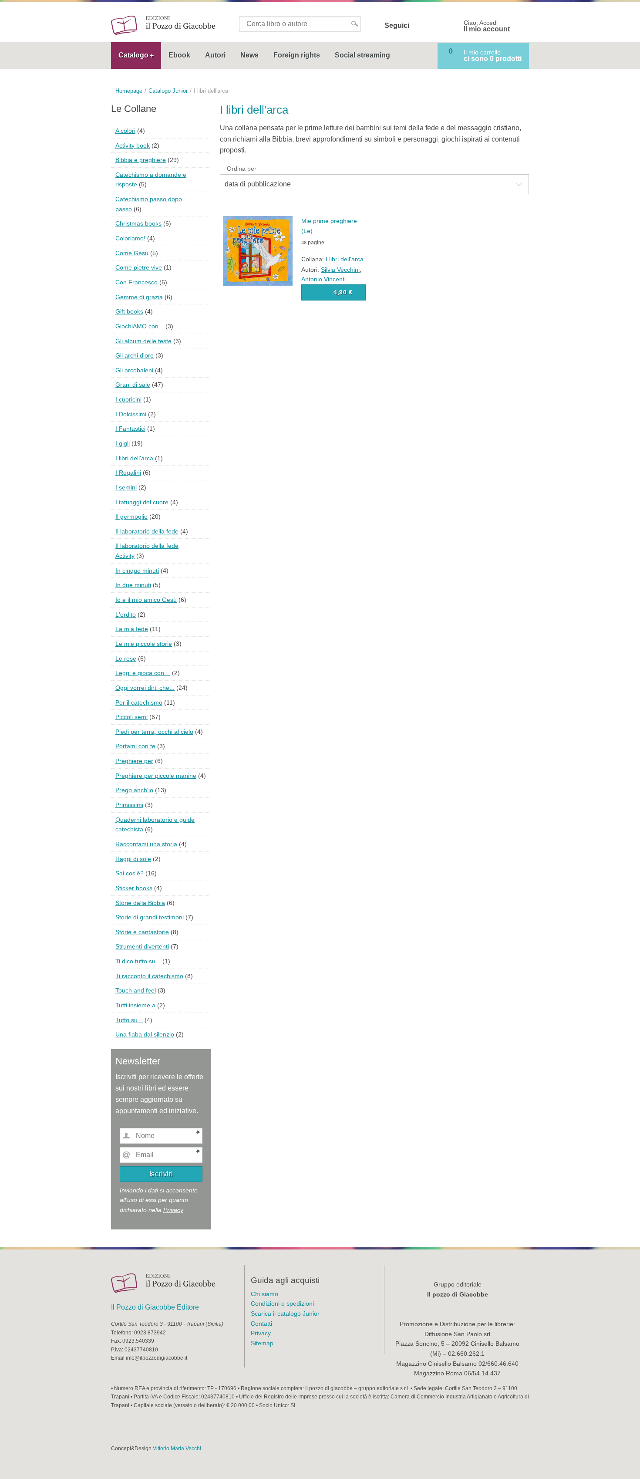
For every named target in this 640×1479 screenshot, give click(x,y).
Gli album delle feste (143, 341)
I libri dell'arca (345, 259)
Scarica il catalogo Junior (285, 1313)
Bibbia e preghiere (140, 159)
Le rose (125, 658)
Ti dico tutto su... (138, 961)
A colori (125, 130)
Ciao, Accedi (487, 26)
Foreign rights (296, 55)
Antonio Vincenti (323, 279)
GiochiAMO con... (139, 326)
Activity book (132, 145)
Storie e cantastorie (142, 932)
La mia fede (131, 628)
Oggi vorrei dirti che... (145, 687)
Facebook (421, 26)
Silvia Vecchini (340, 269)
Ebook (179, 55)
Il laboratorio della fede (147, 531)
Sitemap (262, 1343)
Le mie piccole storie (143, 643)
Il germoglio (131, 516)
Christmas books (138, 223)
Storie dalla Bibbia (140, 902)
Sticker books (133, 888)
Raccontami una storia (146, 844)
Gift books (129, 311)
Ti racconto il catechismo (149, 975)
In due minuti (133, 584)
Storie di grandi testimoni (149, 917)
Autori (215, 55)
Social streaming (362, 55)
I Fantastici (130, 428)
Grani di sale (132, 384)
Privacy (173, 1209)
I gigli (122, 443)
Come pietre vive (138, 267)
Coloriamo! (130, 238)
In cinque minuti (137, 570)
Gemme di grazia (139, 297)
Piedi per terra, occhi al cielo (154, 731)
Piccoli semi (131, 716)
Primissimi (129, 804)
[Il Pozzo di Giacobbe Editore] (163, 25)
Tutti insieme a (135, 1005)
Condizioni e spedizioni (282, 1303)
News (249, 55)
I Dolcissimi (130, 414)
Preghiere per (134, 760)
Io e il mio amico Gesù (146, 599)
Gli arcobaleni (134, 370)
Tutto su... (129, 1019)
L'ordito (125, 614)
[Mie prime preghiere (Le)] (258, 250)
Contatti (261, 1323)
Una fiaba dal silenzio (144, 1034)
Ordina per (241, 168)
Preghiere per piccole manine (155, 775)
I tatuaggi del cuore (141, 502)
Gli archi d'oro (134, 355)
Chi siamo (264, 1293)
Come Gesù (131, 253)
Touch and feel (135, 990)
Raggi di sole (133, 858)
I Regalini (128, 472)
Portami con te (135, 746)
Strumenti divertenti (142, 946)
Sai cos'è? (129, 873)
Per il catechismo (138, 702)
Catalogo (133, 55)
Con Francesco (136, 282)
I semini (126, 487)
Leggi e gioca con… (142, 672)
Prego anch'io (134, 790)
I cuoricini (128, 399)
